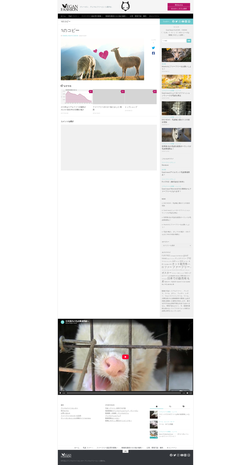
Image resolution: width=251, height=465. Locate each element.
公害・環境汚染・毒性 (138, 16)
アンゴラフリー (180, 258)
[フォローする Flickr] (186, 21)
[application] (125, 357)
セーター (186, 261)
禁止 (163, 284)
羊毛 (166, 284)
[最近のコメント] (170, 407)
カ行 (174, 261)
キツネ (177, 261)
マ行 (178, 273)
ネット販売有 (180, 263)
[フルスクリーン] (191, 393)
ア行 (189, 258)
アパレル (172, 258)
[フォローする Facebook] (173, 21)
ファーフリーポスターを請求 (71, 416)
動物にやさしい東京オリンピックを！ (118, 421)
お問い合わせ (65, 413)
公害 (169, 276)
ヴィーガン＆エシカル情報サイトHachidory (76, 418)
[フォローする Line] (189, 21)
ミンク (182, 273)
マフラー (174, 273)
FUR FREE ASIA (179, 256)
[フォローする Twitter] (176, 21)
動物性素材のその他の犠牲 (116, 16)
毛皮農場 (188, 281)
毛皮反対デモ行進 (181, 281)
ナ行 (170, 264)
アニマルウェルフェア (113, 416)
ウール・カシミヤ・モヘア (166, 421)
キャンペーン (154, 16)
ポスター (166, 272)
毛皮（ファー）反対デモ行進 (115, 408)
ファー (168, 267)
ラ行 (186, 273)
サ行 (181, 261)
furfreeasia (173, 256)
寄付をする (179, 5)
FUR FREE (166, 255)
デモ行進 (166, 264)
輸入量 (172, 284)
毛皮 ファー (72, 16)
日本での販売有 (177, 278)
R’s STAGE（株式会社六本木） (173, 182)
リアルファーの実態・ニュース (171, 90)
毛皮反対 (173, 281)
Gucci (168, 258)
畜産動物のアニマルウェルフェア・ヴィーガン (121, 411)
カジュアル (169, 261)
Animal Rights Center (70, 36)
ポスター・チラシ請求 (179, 9)
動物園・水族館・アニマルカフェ (117, 413)
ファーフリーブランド (169, 162)
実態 (181, 276)
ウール (164, 261)
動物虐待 (173, 276)
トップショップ (131, 107)
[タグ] (183, 407)
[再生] (60, 393)
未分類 (164, 64)
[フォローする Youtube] (183, 21)
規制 (168, 284)
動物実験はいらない (112, 418)
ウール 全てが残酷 (166, 424)
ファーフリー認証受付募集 (91, 16)
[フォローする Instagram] (179, 21)
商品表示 (178, 276)
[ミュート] (187, 393)
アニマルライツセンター (69, 408)
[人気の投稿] (156, 407)
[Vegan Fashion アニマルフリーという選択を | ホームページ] (69, 7)
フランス (187, 270)
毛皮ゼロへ (167, 281)
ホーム (63, 16)
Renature (165, 165)
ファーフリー (181, 267)
